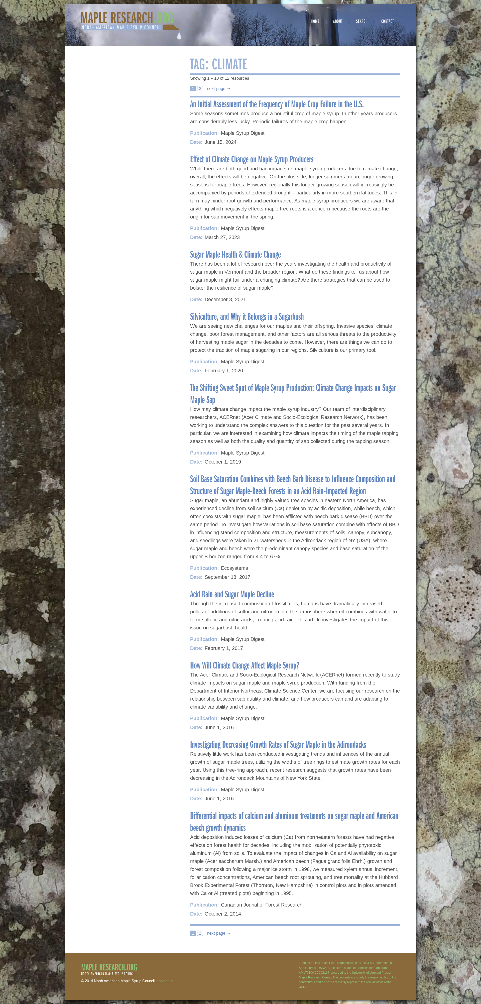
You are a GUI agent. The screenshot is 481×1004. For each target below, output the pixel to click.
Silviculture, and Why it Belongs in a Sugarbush (247, 316)
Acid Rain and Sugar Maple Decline (232, 593)
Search (362, 21)
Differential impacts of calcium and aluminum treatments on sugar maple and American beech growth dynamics (294, 821)
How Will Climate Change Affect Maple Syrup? (244, 664)
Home (315, 21)
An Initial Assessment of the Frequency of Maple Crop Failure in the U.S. (277, 103)
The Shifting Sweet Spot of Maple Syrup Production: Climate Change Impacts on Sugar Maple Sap (293, 393)
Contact (387, 21)
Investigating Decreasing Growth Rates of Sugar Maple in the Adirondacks (278, 744)
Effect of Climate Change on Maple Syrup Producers (252, 158)
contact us (165, 981)
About (338, 21)
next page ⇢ (218, 88)
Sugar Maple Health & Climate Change (236, 254)
